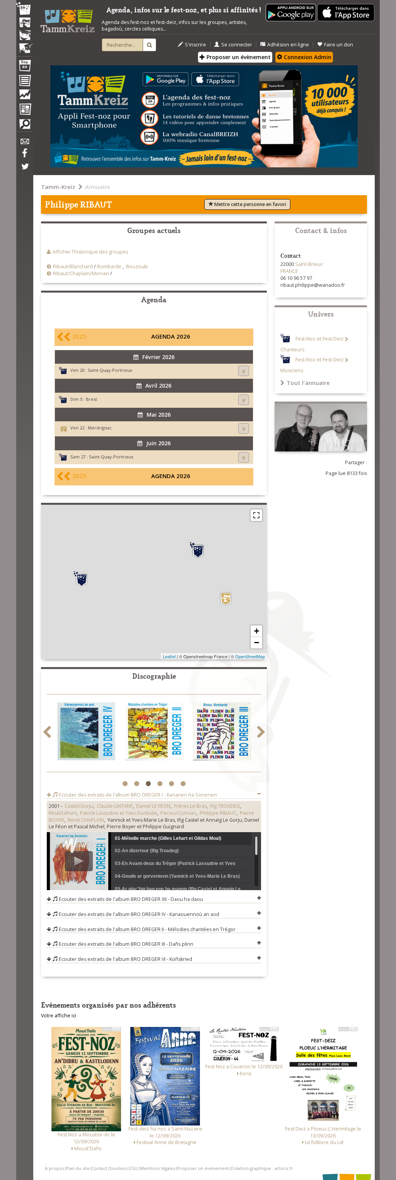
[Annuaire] (24, 82)
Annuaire (97, 187)
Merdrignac (100, 428)
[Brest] (81, 579)
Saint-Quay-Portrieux (110, 370)
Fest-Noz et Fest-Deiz (319, 339)
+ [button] (256, 631)
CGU (133, 1168)
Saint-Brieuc (309, 264)
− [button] (256, 642)
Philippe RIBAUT (218, 813)
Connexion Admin (306, 57)
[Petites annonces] (24, 126)
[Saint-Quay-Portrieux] (198, 550)
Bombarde (109, 266)
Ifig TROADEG (225, 806)
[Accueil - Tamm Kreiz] (67, 19)
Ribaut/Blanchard (73, 266)
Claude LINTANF (115, 806)
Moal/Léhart (63, 813)
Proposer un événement (203, 1168)
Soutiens (118, 1168)
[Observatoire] (24, 96)
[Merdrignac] (226, 599)
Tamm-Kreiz (58, 187)
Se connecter (236, 44)
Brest (91, 399)
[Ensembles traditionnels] (24, 45)
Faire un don (338, 44)
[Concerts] (24, 23)
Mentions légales (157, 1168)
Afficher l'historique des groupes (90, 252)
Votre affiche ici (58, 1015)
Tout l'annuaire (308, 383)
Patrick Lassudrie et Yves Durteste (118, 813)
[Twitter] (24, 170)
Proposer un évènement (238, 57)
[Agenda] (24, 67)
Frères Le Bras (190, 806)
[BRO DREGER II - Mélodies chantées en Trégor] (154, 732)
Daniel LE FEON (153, 806)
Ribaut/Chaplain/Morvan (81, 273)
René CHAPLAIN (86, 820)
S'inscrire (195, 44)
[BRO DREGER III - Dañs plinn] (222, 732)
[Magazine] (24, 110)
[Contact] (24, 143)
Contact (99, 1168)
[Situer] (243, 371)
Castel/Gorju (79, 806)
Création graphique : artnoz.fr (261, 1168)
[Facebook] (24, 155)
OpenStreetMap (250, 656)
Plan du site (78, 1168)
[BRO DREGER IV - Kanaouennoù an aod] (86, 732)
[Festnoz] (24, 9)
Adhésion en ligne (288, 44)
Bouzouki (137, 266)
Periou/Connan (178, 813)
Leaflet (169, 656)
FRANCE (289, 271)
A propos (54, 1168)
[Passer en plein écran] (256, 515)
